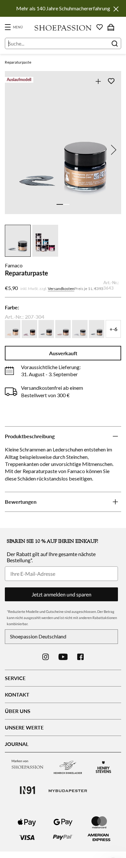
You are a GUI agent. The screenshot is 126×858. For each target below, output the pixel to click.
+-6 (113, 329)
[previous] (13, 149)
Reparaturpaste (18, 62)
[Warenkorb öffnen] (111, 27)
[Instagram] (45, 657)
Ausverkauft (63, 353)
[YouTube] (63, 657)
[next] (112, 149)
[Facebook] (80, 657)
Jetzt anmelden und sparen (61, 594)
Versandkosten (61, 288)
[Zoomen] (98, 81)
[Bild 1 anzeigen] (60, 204)
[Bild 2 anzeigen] (66, 204)
